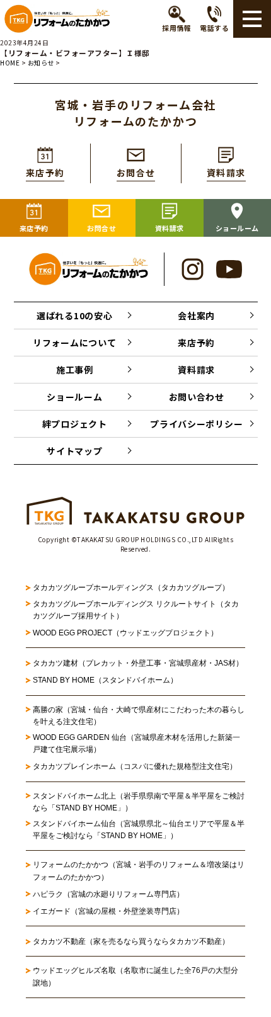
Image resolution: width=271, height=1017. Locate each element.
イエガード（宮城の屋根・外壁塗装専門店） (108, 911)
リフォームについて (74, 342)
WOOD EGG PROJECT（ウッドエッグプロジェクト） (125, 632)
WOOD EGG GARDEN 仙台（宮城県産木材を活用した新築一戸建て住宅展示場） (136, 743)
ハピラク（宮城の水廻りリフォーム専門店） (108, 894)
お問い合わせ (196, 396)
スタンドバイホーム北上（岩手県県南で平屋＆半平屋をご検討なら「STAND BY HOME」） (139, 802)
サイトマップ (74, 451)
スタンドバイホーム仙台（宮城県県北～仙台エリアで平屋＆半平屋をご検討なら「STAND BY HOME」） (139, 829)
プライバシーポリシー (196, 424)
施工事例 (74, 369)
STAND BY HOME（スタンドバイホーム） (105, 680)
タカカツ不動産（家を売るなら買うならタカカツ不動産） (131, 941)
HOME (10, 62)
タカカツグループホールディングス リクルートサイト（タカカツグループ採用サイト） (136, 609)
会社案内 (196, 315)
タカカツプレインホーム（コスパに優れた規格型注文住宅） (135, 766)
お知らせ (41, 62)
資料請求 (196, 369)
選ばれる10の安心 (74, 315)
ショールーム (74, 396)
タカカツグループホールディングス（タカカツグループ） (131, 587)
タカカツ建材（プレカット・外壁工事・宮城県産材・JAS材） (138, 663)
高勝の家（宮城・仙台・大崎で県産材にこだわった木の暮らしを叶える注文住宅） (139, 715)
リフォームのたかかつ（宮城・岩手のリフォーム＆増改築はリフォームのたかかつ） (139, 870)
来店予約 (196, 342)
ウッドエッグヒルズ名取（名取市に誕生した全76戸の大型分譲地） (135, 976)
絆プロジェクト (74, 424)
